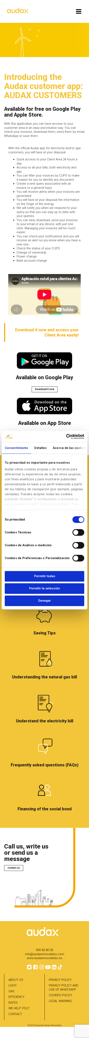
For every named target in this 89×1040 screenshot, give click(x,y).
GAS (11, 991)
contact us (13, 867)
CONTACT (15, 1014)
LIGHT (12, 985)
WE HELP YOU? (18, 1008)
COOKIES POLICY (60, 995)
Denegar (44, 600)
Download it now (44, 389)
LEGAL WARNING (60, 1001)
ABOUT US (15, 980)
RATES (13, 1003)
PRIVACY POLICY (60, 980)
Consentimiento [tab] (16, 448)
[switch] (78, 532)
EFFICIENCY (16, 997)
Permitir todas (44, 576)
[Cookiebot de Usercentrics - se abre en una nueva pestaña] (66, 436)
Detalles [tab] (40, 448)
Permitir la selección (44, 588)
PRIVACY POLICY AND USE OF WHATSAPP (63, 987)
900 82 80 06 (44, 950)
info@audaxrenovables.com (44, 954)
